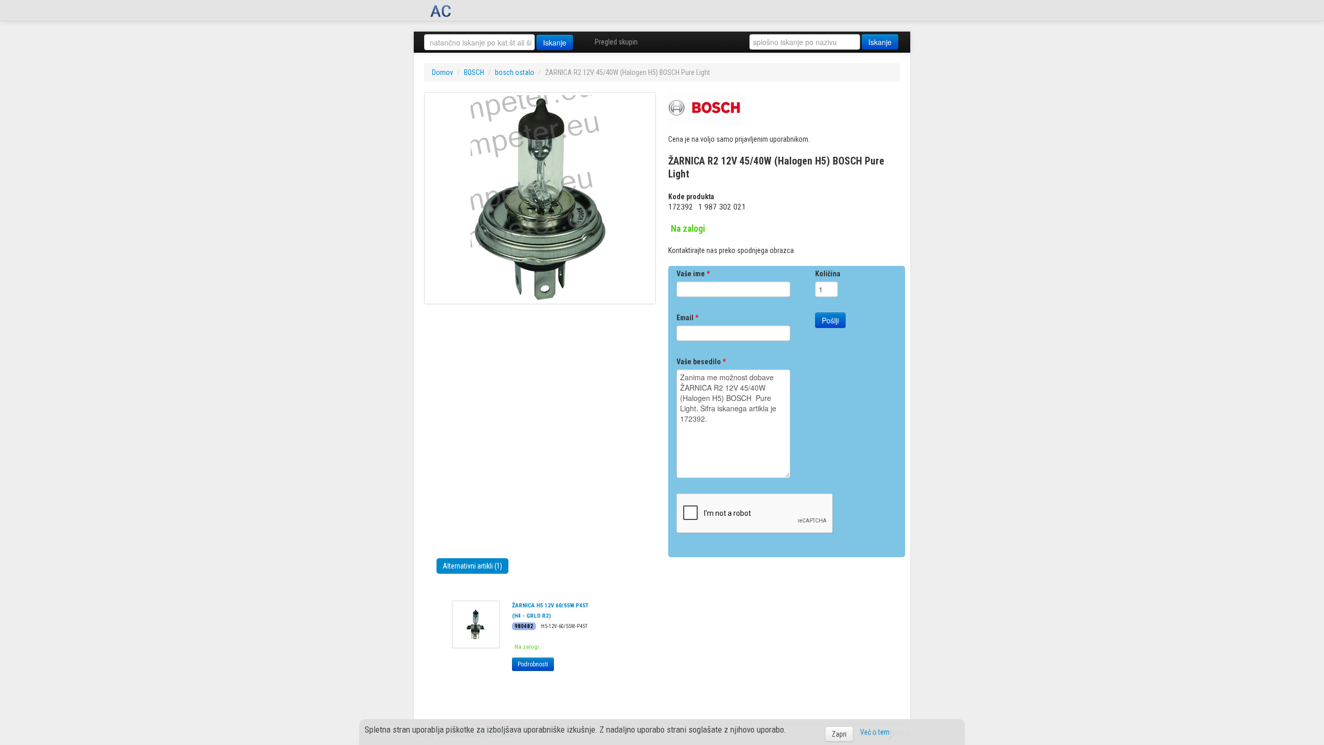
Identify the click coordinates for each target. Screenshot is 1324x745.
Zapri (839, 734)
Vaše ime (693, 274)
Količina (827, 274)
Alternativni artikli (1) (472, 566)
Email (687, 318)
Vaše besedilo (701, 361)
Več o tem (875, 732)
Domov (442, 72)
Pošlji (830, 320)
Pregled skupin (616, 42)
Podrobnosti (533, 664)
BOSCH (474, 72)
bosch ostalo (514, 72)
